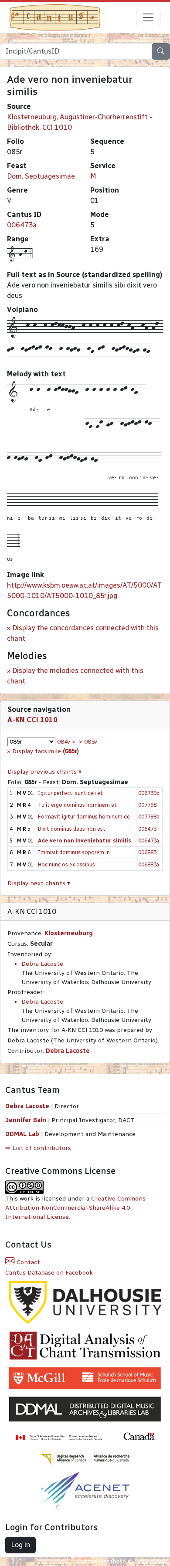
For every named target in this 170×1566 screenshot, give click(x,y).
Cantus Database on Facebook (49, 1272)
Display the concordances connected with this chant (83, 633)
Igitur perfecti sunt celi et (70, 793)
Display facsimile (45, 751)
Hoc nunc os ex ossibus (66, 864)
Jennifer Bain (26, 1120)
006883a (148, 864)
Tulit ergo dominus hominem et (77, 805)
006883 (147, 852)
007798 (147, 805)
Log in (20, 1545)
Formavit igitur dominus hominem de (84, 816)
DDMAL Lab (22, 1134)
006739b (149, 793)
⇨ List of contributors (38, 1148)
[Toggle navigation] (148, 17)
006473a (22, 225)
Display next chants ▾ (38, 883)
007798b (149, 816)
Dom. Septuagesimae (41, 176)
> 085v (88, 741)
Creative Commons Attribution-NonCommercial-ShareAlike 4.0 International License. (75, 1208)
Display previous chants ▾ (44, 771)
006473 (147, 828)
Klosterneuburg (68, 933)
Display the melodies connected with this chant (75, 675)
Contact (27, 1262)
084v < (66, 741)
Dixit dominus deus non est (71, 828)
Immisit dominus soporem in (74, 852)
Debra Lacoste (42, 963)
